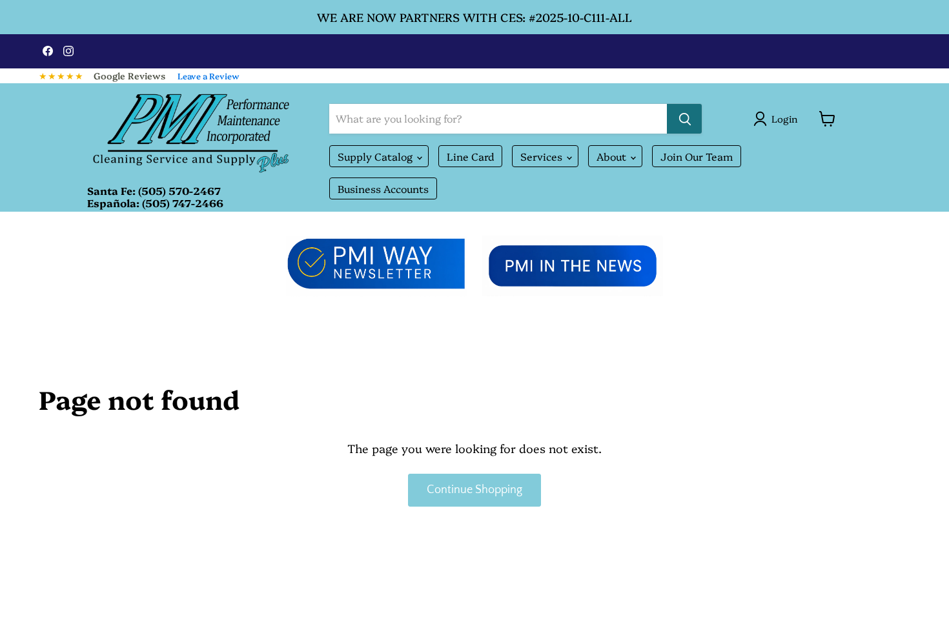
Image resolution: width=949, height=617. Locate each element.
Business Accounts (383, 188)
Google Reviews (129, 75)
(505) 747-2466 (182, 203)
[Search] (684, 119)
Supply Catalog (376, 156)
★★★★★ (61, 75)
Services (542, 156)
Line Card (470, 156)
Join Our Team (696, 156)
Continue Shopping (474, 489)
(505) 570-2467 (179, 190)
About (613, 156)
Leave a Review (209, 75)
